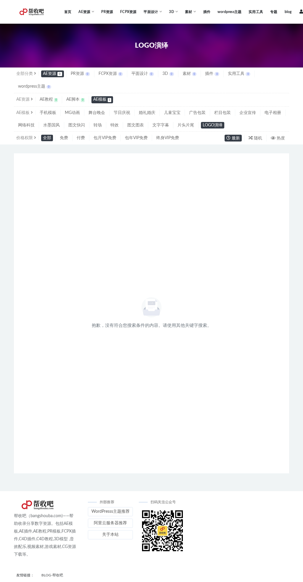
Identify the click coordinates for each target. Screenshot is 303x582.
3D (167, 74)
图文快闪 (76, 125)
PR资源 (107, 12)
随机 (257, 138)
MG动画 (72, 113)
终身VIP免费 (167, 138)
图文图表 (135, 125)
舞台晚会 (96, 113)
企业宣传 (247, 113)
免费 (64, 138)
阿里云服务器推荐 (110, 523)
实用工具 (256, 12)
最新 (235, 138)
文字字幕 (160, 125)
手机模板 (48, 113)
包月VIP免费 (105, 138)
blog (288, 12)
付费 (81, 138)
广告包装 (197, 113)
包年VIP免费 (136, 138)
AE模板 (101, 99)
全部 (47, 138)
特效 (114, 125)
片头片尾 (186, 125)
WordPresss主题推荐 (110, 511)
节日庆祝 (122, 113)
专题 (273, 12)
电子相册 (273, 113)
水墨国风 (51, 125)
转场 (98, 125)
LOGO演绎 (213, 125)
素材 (189, 74)
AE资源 (51, 74)
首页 (67, 12)
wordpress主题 (229, 12)
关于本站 (110, 535)
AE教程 (48, 99)
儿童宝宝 (172, 113)
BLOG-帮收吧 (52, 575)
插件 (206, 12)
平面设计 (141, 74)
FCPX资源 (128, 12)
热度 (280, 138)
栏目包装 (222, 113)
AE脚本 (74, 99)
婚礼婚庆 (147, 113)
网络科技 (26, 125)
